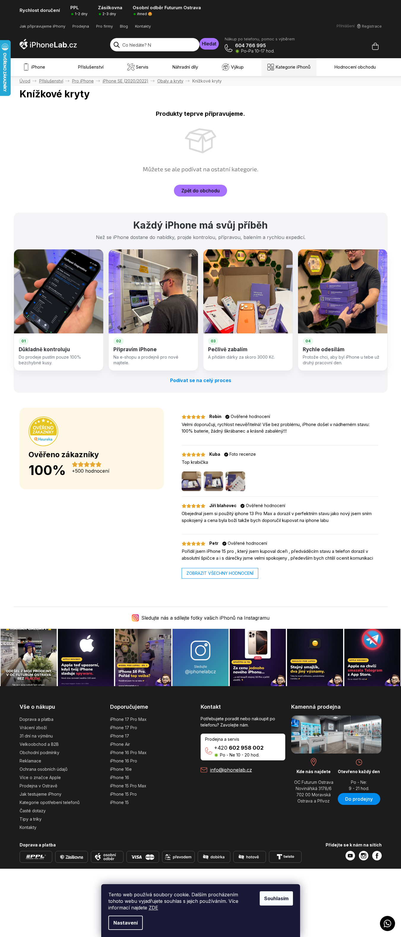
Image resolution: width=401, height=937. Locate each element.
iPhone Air (120, 744)
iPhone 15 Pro (123, 794)
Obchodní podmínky (39, 752)
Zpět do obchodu (200, 191)
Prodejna (80, 26)
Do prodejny (359, 799)
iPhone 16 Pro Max (128, 752)
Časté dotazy (33, 810)
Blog (124, 26)
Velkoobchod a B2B (39, 744)
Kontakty (143, 26)
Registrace (372, 26)
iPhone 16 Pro (123, 760)
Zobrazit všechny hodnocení (219, 573)
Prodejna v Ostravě (38, 785)
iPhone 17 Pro (123, 727)
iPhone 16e (121, 769)
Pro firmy (104, 26)
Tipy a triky (31, 819)
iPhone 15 (119, 802)
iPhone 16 (119, 777)
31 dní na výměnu (36, 735)
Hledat (209, 44)
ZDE (153, 908)
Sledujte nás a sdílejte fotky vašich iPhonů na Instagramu (205, 618)
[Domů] (25, 81)
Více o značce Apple (40, 777)
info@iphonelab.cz (231, 770)
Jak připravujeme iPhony (42, 26)
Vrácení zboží (33, 727)
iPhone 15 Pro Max (128, 785)
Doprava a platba (36, 719)
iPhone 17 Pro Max (128, 719)
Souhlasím (276, 898)
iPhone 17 (119, 735)
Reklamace (30, 760)
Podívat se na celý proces (200, 380)
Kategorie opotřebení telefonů (50, 802)
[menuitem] (35, 67)
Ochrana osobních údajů (43, 769)
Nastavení (125, 923)
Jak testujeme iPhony (40, 794)
